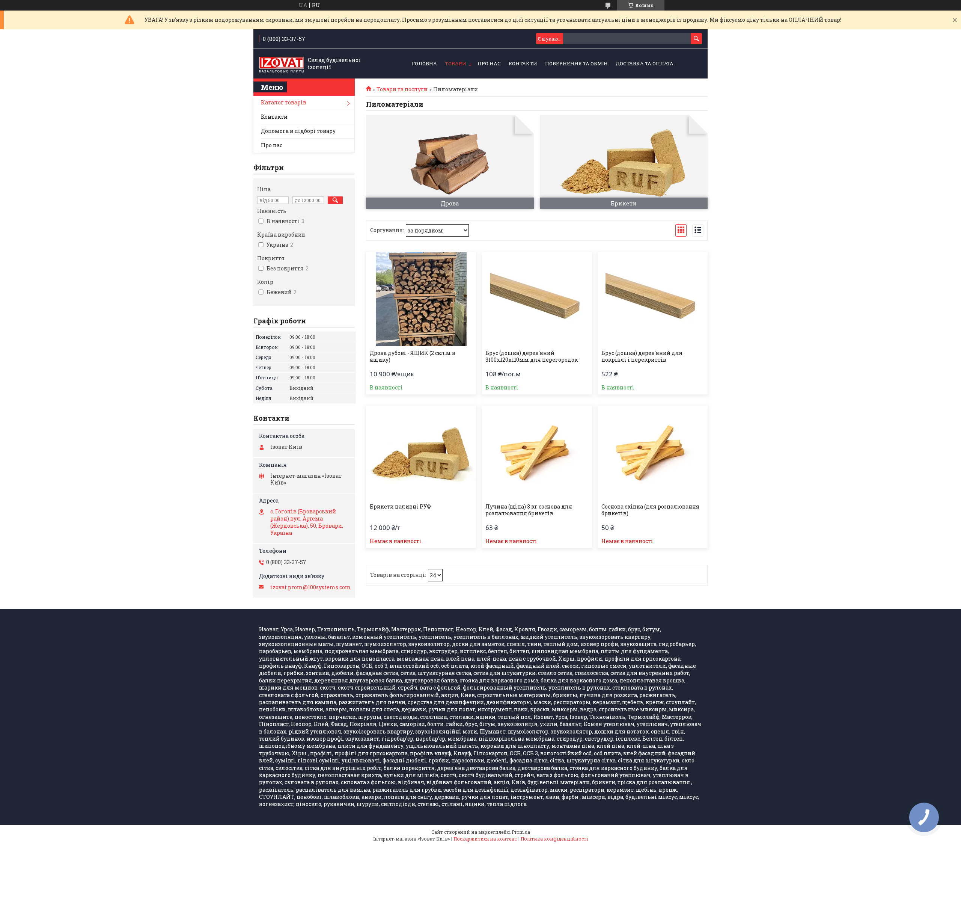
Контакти (523, 63)
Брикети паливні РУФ (400, 506)
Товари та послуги (402, 89)
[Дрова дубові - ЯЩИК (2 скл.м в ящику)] (421, 299)
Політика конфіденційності (554, 839)
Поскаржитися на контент (485, 839)
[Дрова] (450, 162)
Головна (424, 63)
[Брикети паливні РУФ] (421, 453)
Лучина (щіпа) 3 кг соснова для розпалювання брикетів (528, 510)
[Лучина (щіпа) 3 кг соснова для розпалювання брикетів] (537, 453)
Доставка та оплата (644, 63)
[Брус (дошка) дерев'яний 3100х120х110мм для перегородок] (537, 299)
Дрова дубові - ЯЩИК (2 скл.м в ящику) (412, 356)
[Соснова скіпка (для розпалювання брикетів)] (653, 453)
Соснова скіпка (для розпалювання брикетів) (650, 510)
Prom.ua (521, 832)
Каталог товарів (283, 102)
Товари (455, 63)
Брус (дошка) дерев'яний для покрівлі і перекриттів (641, 356)
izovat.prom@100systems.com (310, 587)
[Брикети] (624, 162)
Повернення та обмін (576, 63)
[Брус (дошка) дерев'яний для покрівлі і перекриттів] (653, 299)
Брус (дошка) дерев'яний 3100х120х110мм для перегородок (531, 356)
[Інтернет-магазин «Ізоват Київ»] (281, 64)
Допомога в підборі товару (298, 130)
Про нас (489, 63)
